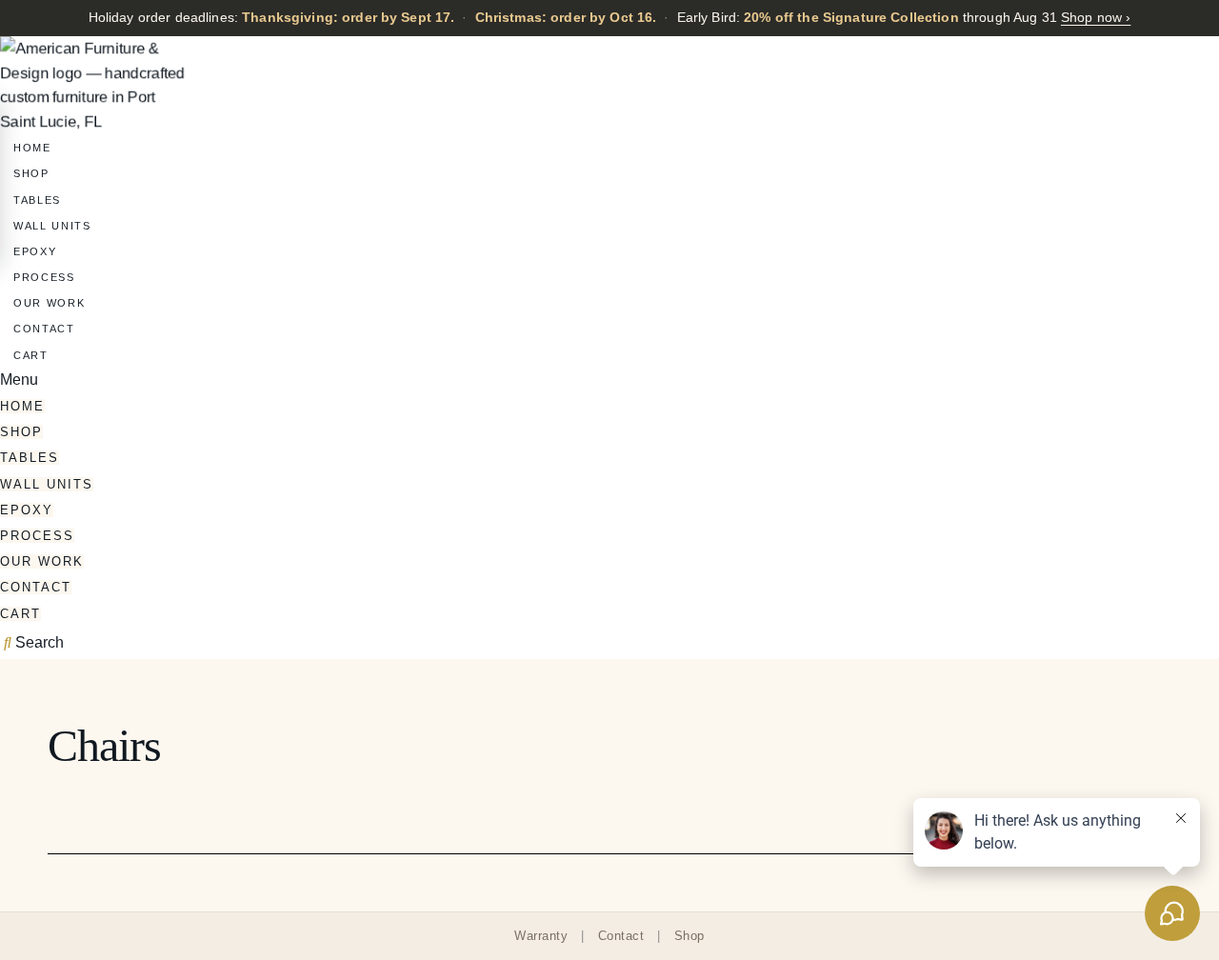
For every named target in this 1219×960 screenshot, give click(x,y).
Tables (37, 200)
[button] (609, 379)
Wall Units (52, 225)
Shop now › (1095, 17)
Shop (31, 173)
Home (32, 147)
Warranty (541, 936)
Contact (44, 328)
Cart (31, 355)
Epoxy (34, 251)
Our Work (49, 303)
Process (44, 277)
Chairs (104, 745)
